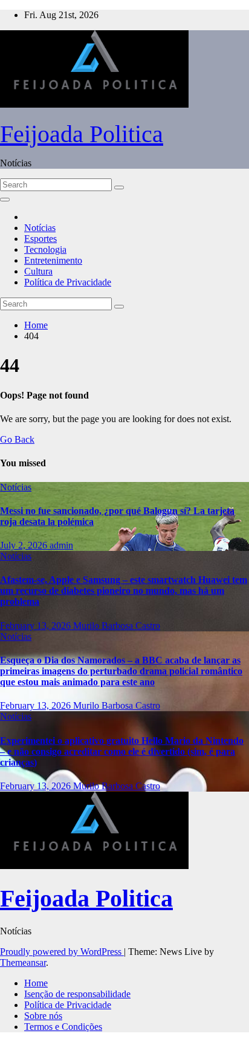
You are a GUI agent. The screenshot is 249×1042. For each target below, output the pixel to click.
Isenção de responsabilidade (77, 994)
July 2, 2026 (25, 545)
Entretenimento (53, 260)
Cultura (38, 271)
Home (36, 325)
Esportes (40, 238)
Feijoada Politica (81, 134)
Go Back (17, 439)
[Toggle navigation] (5, 199)
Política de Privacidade (67, 282)
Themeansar (23, 962)
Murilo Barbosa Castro (116, 625)
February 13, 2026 (36, 625)
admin (61, 545)
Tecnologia (45, 249)
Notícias (40, 228)
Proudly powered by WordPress (62, 951)
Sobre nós (43, 1016)
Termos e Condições (63, 1026)
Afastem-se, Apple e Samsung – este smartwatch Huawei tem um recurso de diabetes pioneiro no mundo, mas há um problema (123, 591)
